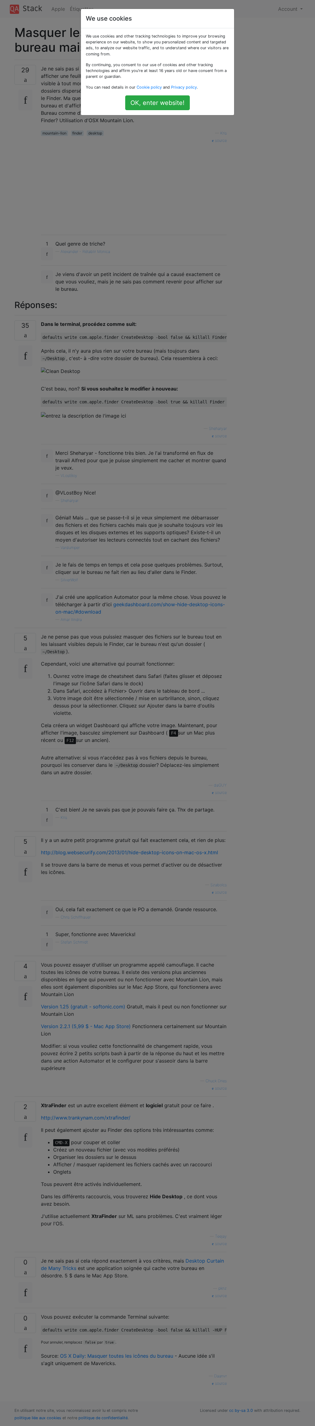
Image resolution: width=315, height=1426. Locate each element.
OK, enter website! (157, 102)
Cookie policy (149, 87)
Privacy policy (184, 87)
